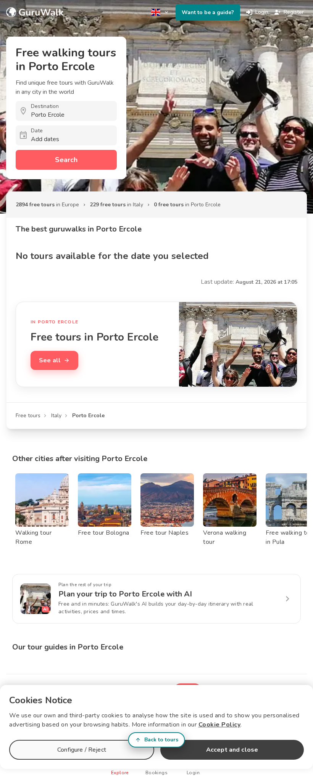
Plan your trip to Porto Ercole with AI (125, 594)
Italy (56, 415)
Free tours (28, 415)
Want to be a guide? (208, 12)
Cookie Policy (219, 724)
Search (66, 159)
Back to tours (161, 739)
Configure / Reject (81, 750)
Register (294, 12)
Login (261, 12)
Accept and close (232, 750)
